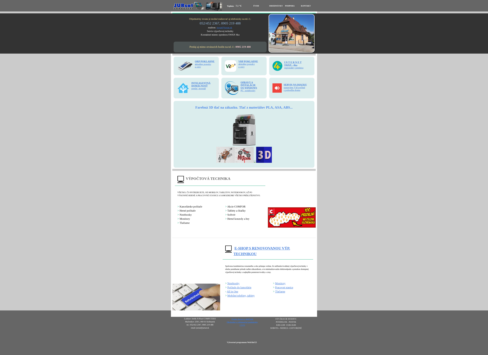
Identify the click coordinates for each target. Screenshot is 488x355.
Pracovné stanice (284, 287)
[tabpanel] (220, 27)
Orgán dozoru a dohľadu (242, 319)
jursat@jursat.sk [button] (224, 27)
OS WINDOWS (249, 88)
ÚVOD (256, 6)
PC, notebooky (248, 90)
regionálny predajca (293, 67)
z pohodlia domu (292, 90)
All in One (232, 291)
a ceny (241, 67)
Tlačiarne (280, 291)
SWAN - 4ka (290, 65)
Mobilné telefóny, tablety (241, 295)
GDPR (242, 325)
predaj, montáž (198, 88)
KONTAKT (306, 6)
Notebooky (233, 283)
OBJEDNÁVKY (276, 6)
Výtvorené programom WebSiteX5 (242, 342)
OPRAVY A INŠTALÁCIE (248, 83)
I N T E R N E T (293, 62)
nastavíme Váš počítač (294, 87)
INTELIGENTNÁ (200, 83)
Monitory (280, 283)
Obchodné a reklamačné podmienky (242, 322)
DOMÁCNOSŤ (199, 86)
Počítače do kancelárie (239, 287)
